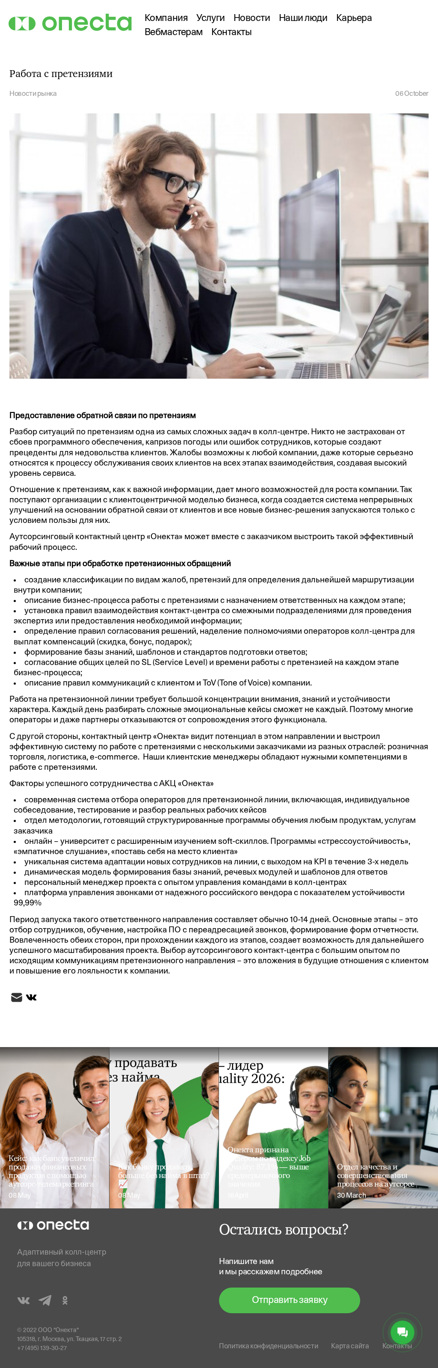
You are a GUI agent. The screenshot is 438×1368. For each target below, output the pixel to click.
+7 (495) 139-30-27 (42, 1348)
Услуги (210, 19)
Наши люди (303, 19)
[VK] (31, 999)
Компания (166, 19)
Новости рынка (33, 94)
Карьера (354, 19)
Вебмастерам (174, 33)
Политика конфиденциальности (268, 1346)
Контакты (231, 33)
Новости (252, 19)
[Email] (16, 999)
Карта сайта (350, 1346)
